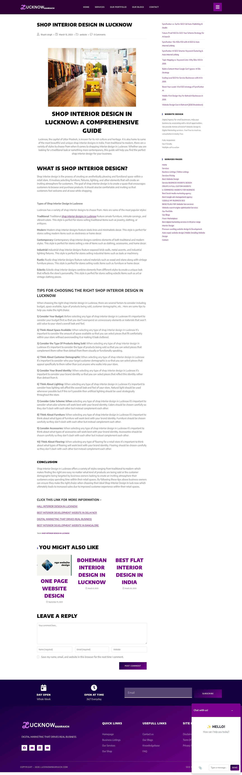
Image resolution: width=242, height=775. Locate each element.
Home (86, 7)
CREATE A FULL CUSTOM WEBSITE (176, 186)
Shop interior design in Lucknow (55, 533)
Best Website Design (170, 179)
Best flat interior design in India (130, 571)
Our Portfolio (118, 7)
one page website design (54, 588)
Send (235, 767)
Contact (154, 7)
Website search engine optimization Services (180, 208)
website (83, 34)
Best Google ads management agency (177, 197)
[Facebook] (24, 748)
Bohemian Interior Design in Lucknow (92, 571)
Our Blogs (138, 7)
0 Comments (100, 34)
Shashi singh (46, 34)
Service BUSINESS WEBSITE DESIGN (177, 183)
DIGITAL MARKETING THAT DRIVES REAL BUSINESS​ (64, 519)
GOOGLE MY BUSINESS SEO (173, 200)
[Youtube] (32, 748)
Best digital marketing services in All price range (181, 222)
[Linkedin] (40, 748)
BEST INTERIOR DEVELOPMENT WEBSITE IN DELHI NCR (67, 512)
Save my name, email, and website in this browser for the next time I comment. (82, 656)
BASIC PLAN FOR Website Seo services (178, 204)
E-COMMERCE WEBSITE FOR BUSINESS (178, 190)
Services (99, 7)
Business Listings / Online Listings (175, 172)
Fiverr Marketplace (169, 218)
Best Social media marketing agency (176, 193)
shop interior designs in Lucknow (79, 216)
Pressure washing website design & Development (182, 229)
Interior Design (168, 225)
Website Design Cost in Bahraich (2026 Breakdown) (182, 105)
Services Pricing (168, 175)
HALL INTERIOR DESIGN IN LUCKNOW (57, 506)
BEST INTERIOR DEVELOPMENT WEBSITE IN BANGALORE (68, 525)
